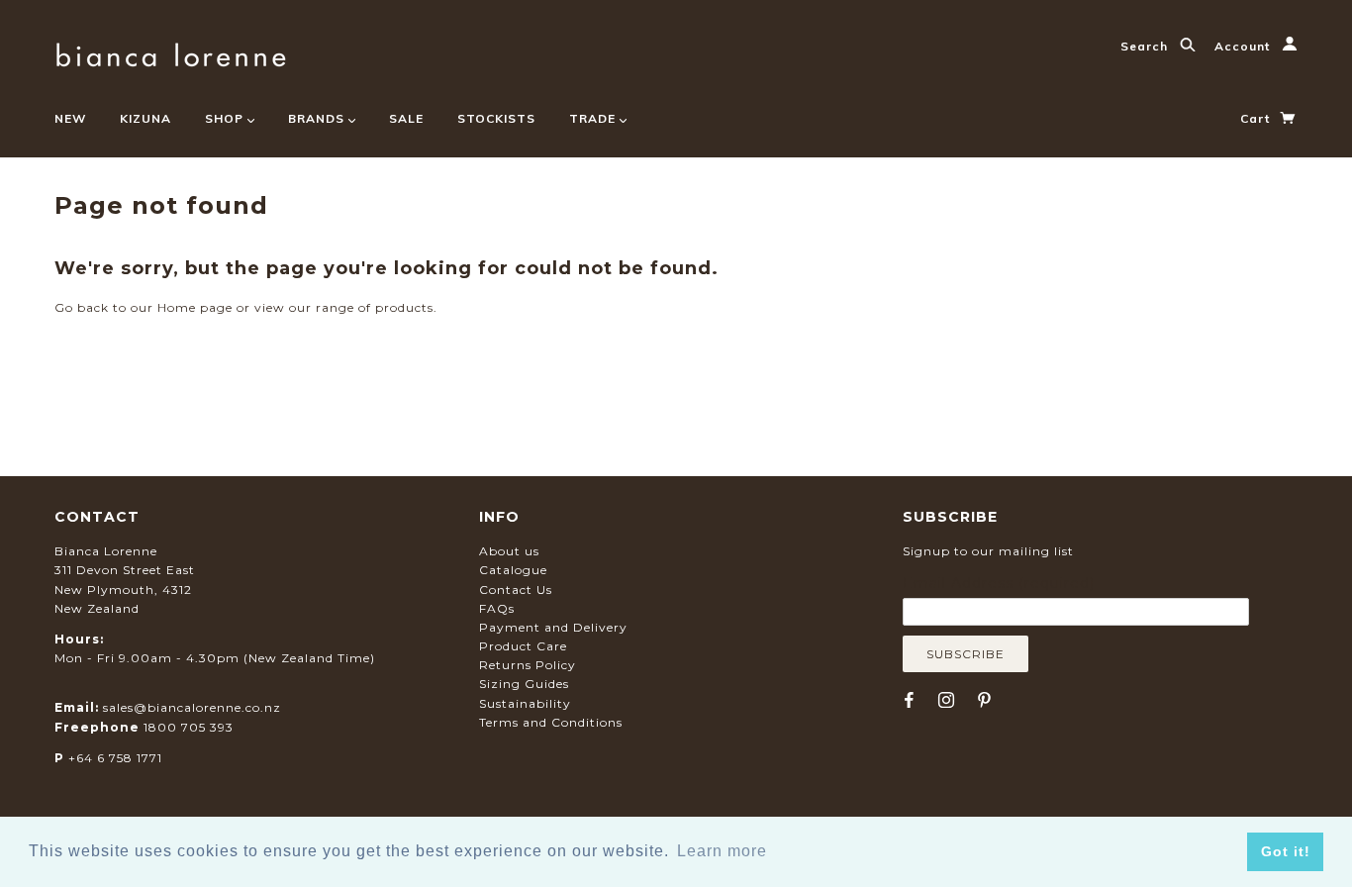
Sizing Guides (524, 683)
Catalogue (513, 569)
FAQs (497, 608)
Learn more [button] (722, 850)
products (404, 307)
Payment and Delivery (553, 627)
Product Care (523, 646)
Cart (1257, 118)
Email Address (999, 583)
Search (1146, 46)
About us (509, 550)
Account (1244, 46)
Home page (195, 307)
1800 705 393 (189, 727)
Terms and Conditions (551, 722)
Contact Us (515, 589)
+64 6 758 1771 (115, 757)
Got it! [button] (1285, 851)
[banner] (170, 52)
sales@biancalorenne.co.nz (192, 707)
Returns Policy (527, 664)
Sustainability (525, 703)
